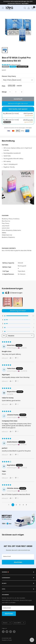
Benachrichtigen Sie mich (18, 103)
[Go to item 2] (18, 302)
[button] (6, 65)
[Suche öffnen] (25, 8)
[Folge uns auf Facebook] (3, 631)
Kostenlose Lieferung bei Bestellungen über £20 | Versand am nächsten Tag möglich (18, 2)
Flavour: (9, 76)
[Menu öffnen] (3, 8)
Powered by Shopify (7, 640)
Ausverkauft (18, 99)
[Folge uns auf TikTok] (14, 631)
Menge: (4, 92)
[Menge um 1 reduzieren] (10, 92)
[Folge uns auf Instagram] (10, 631)
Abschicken (18, 562)
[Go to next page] (26, 504)
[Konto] (29, 8)
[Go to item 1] (7, 302)
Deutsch (5, 622)
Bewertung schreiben (18, 311)
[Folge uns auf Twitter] (7, 631)
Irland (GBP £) (17, 622)
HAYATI (4, 70)
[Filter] (4, 336)
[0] (32, 8)
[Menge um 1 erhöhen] (22, 92)
